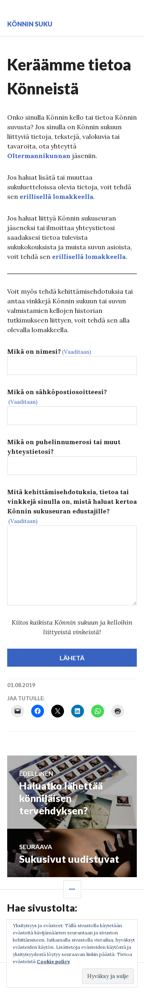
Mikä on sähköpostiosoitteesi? (57, 396)
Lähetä (72, 657)
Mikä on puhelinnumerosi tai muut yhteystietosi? (63, 446)
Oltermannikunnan (38, 156)
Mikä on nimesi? (49, 351)
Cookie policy (53, 961)
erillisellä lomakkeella (56, 196)
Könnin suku (29, 24)
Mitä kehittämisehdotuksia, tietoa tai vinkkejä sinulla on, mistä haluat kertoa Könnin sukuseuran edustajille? (72, 506)
